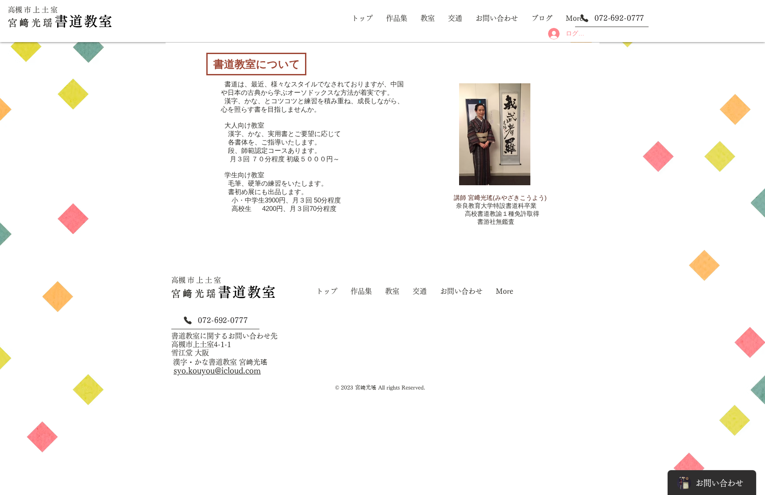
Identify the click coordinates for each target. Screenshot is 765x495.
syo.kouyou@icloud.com (217, 370)
